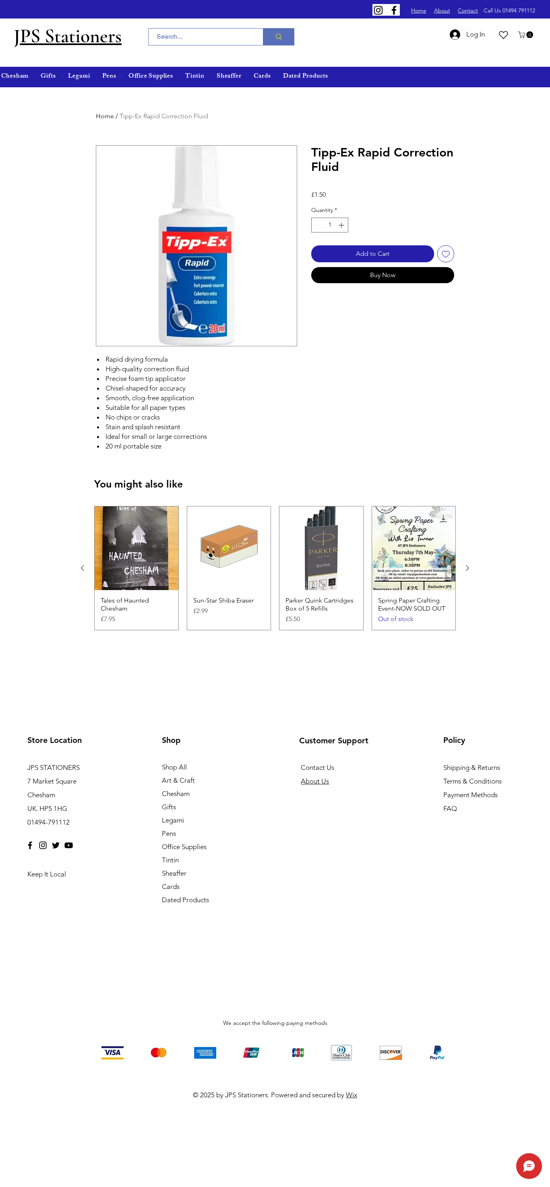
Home (105, 116)
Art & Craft (178, 780)
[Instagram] (378, 10)
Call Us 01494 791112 (509, 10)
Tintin (170, 860)
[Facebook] (394, 10)
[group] (275, 568)
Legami (173, 820)
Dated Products (185, 900)
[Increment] (342, 225)
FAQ (450, 808)
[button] (526, 34)
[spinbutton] (330, 225)
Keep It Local (46, 874)
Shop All (174, 767)
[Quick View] (136, 548)
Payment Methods (471, 795)
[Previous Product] (82, 568)
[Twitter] (56, 845)
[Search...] (278, 37)
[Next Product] (467, 568)
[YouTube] (69, 845)
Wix (351, 1095)
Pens (169, 833)
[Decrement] (317, 225)
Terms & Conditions (472, 781)
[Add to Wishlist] (445, 253)
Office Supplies (184, 847)
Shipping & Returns (471, 767)
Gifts (169, 807)
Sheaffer (174, 873)
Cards (171, 887)
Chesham (176, 794)
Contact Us (317, 767)
